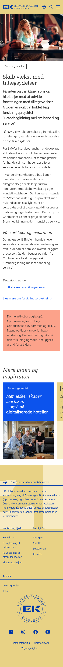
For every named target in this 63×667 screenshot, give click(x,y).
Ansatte (37, 543)
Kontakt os (9, 537)
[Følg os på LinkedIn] (11, 632)
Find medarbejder (12, 562)
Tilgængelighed (30, 648)
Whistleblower (41, 642)
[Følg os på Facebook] (35, 632)
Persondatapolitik (20, 642)
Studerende (39, 548)
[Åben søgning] (51, 7)
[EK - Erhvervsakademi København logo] (22, 7)
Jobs (5, 591)
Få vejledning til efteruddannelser (12, 555)
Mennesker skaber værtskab (27, 404)
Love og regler (11, 585)
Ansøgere (38, 537)
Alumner (37, 554)
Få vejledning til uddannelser (11, 545)
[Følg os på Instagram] (23, 632)
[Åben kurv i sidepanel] (44, 7)
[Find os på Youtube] (47, 632)
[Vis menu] (58, 6)
